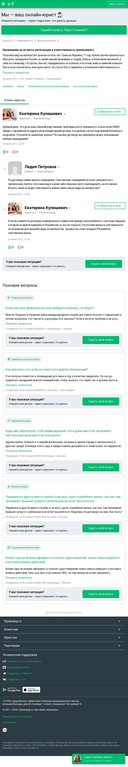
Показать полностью (19, 323)
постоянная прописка (85, 86)
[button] (64, 64)
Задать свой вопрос (103, 263)
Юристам (10, 637)
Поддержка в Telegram (19, 673)
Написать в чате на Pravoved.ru (24, 661)
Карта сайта (9, 722)
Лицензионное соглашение (17, 716)
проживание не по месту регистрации (48, 86)
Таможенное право (22, 297)
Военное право (20, 486)
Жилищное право (46, 40)
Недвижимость (24, 40)
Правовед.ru (13, 621)
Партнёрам (12, 645)
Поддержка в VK (16, 679)
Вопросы (7, 40)
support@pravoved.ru (18, 667)
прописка (8, 86)
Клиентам (11, 629)
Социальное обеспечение (25, 547)
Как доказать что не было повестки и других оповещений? (47, 369)
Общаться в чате (110, 111)
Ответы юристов (14, 100)
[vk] (5, 730)
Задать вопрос (117, 4)
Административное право (26, 359)
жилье (20, 86)
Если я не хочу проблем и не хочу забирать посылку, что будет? (50, 308)
